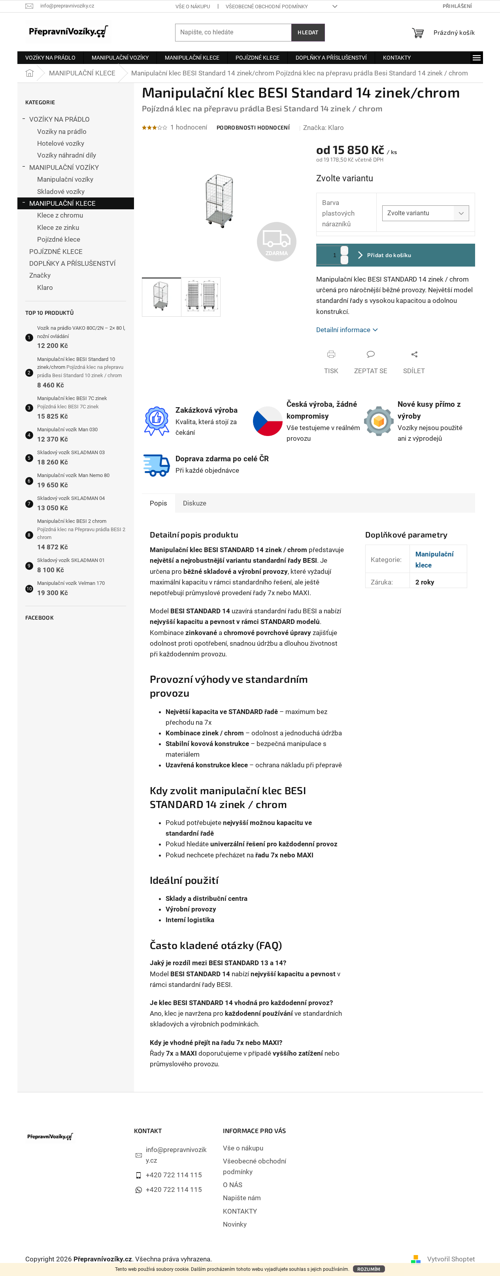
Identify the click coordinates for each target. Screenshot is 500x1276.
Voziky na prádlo (62, 131)
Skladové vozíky (61, 191)
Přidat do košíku (389, 255)
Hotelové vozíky (60, 143)
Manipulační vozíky (65, 179)
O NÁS (232, 1185)
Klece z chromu (60, 215)
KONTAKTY (240, 1211)
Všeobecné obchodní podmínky (267, 6)
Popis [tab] (158, 503)
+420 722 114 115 (174, 1175)
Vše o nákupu (192, 6)
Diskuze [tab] (194, 503)
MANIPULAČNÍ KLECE (62, 203)
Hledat (308, 32)
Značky (40, 275)
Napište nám (242, 1198)
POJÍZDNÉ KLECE (56, 252)
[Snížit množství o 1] (344, 259)
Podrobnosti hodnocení (253, 127)
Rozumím (369, 1269)
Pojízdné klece (58, 239)
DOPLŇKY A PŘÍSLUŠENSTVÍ (72, 263)
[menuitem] (50, 57)
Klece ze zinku (58, 227)
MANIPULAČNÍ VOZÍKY (64, 167)
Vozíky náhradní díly (66, 155)
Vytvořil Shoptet (451, 1259)
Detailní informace (343, 330)
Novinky (235, 1224)
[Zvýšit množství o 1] (344, 250)
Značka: (323, 128)
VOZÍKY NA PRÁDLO (59, 119)
